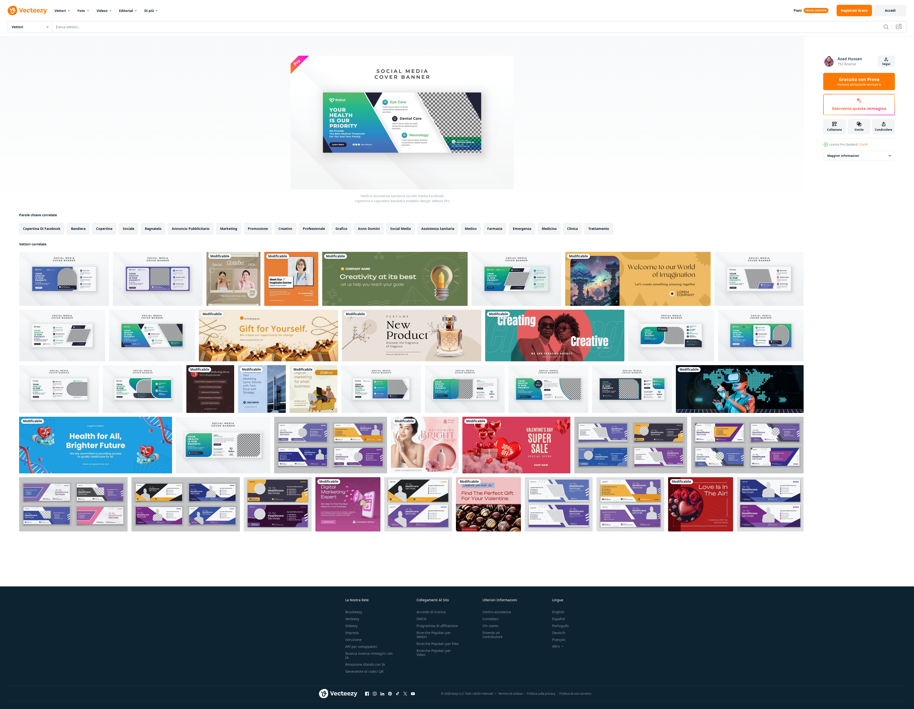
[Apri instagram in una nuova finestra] (375, 693)
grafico (341, 228)
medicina (549, 228)
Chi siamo (490, 625)
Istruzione (353, 639)
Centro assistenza (496, 612)
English (558, 612)
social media (400, 228)
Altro (556, 646)
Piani (798, 10)
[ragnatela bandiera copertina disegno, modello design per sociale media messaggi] (278, 504)
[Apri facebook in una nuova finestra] (367, 693)
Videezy (351, 625)
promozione (258, 228)
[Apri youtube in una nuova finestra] (413, 693)
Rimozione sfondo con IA (365, 664)
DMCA (421, 619)
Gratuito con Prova (859, 81)
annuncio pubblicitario (191, 228)
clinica (572, 228)
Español (558, 619)
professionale (314, 228)
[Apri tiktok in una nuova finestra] (398, 693)
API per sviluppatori (361, 646)
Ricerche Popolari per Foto (437, 643)
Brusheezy (353, 612)
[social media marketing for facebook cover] (411, 335)
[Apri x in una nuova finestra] (405, 693)
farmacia (494, 228)
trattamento (598, 228)
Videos (102, 10)
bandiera (78, 228)
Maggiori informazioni (843, 156)
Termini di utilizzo (510, 693)
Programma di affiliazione (437, 625)
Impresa (352, 632)
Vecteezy (352, 619)
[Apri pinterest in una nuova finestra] (390, 693)
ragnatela (153, 228)
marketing (228, 228)
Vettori (60, 10)
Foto (81, 10)
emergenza (522, 228)
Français (559, 639)
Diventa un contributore (492, 634)
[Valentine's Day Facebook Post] (488, 504)
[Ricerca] (886, 27)
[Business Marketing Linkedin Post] (210, 389)
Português (560, 625)
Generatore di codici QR (364, 671)
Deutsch (558, 632)
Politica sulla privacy (541, 693)
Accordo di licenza (431, 612)
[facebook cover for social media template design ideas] (268, 335)
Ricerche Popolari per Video (433, 652)
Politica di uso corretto (575, 693)
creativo (285, 228)
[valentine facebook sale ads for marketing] (516, 445)
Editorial (126, 10)
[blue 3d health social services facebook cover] (95, 445)
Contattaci (490, 619)
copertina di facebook (41, 228)
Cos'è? (864, 144)
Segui (886, 64)
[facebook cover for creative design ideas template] (554, 335)
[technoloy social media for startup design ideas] (740, 389)
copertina (104, 228)
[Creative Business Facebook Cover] (395, 279)
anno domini (369, 228)
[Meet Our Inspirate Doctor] (291, 279)
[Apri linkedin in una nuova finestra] (382, 693)
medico (471, 228)
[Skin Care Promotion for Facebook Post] (425, 445)
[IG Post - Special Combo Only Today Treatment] (233, 279)
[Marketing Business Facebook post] (347, 504)
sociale (128, 228)
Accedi (890, 10)
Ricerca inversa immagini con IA (369, 655)
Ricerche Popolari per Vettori (433, 634)
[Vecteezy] (27, 10)
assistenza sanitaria (437, 228)
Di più (149, 10)
